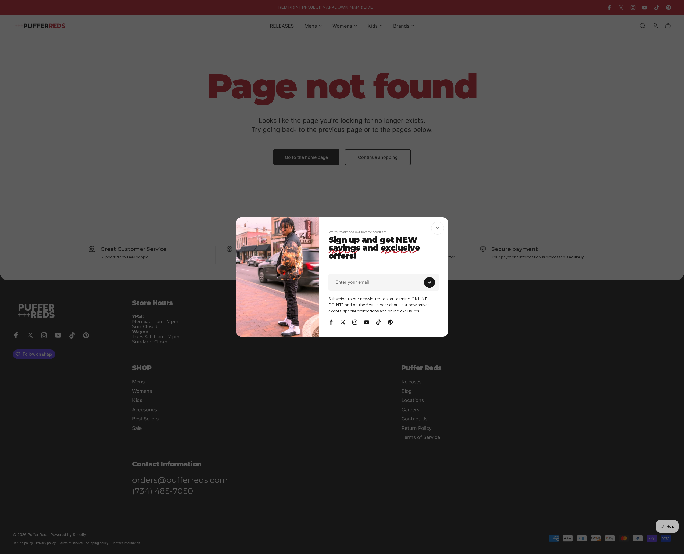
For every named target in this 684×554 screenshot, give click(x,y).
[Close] (437, 228)
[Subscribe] (429, 282)
